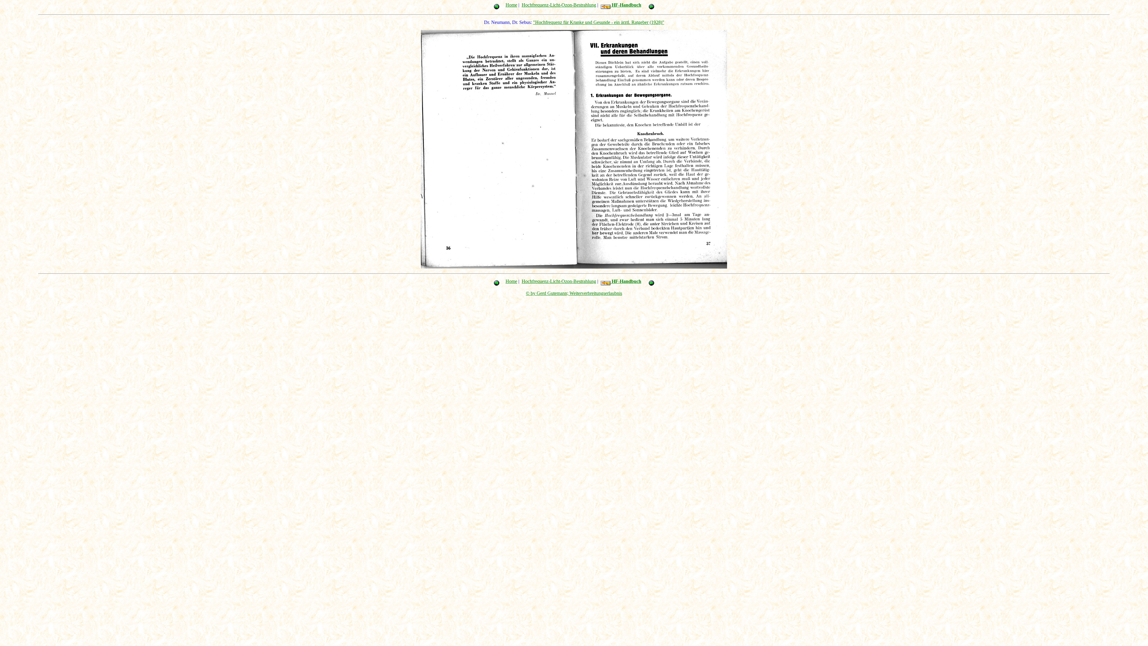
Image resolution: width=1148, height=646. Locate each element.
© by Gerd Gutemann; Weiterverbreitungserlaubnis (574, 293)
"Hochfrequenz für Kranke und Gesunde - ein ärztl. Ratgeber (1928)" (598, 22)
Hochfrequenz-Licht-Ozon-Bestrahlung (559, 4)
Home (511, 4)
